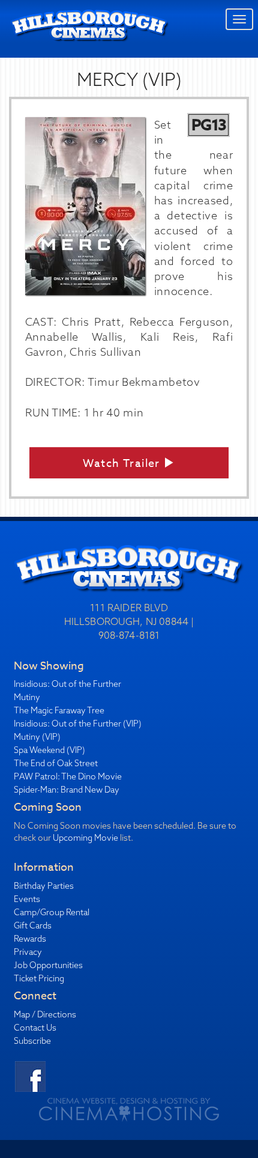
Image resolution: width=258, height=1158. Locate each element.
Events (27, 899)
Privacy (28, 951)
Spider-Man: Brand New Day (66, 789)
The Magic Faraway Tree (59, 710)
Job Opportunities (48, 965)
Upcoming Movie (85, 837)
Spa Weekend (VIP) (49, 750)
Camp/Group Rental (51, 912)
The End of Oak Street (56, 763)
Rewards (30, 938)
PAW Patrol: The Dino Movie (68, 776)
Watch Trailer (123, 464)
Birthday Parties (44, 885)
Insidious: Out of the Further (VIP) (78, 723)
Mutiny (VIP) (37, 736)
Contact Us (35, 1027)
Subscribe (32, 1040)
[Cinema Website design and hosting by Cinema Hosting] (129, 1108)
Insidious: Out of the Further (67, 683)
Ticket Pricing (39, 978)
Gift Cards (33, 925)
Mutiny (27, 697)
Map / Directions (45, 1014)
